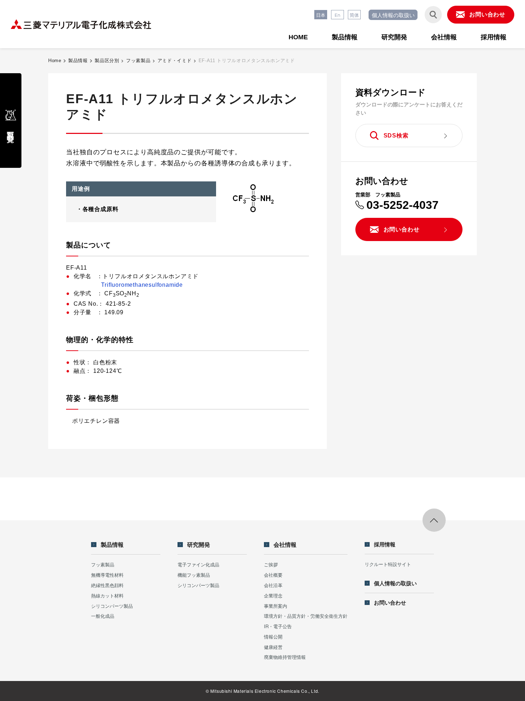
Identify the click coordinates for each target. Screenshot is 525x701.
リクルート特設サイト (388, 564)
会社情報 (444, 37)
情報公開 (273, 636)
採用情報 (493, 37)
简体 (354, 14)
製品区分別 (107, 60)
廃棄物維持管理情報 (285, 657)
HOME (298, 37)
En (337, 14)
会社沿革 (273, 585)
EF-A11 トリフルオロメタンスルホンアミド (247, 60)
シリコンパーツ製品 (112, 606)
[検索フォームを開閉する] (433, 14)
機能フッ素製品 (194, 574)
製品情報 (345, 37)
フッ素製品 (138, 60)
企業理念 (273, 595)
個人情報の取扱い (393, 15)
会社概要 (273, 574)
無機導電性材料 (107, 574)
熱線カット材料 (107, 595)
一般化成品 (102, 616)
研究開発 (394, 37)
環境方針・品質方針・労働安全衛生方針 (306, 616)
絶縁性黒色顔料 (107, 585)
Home (54, 60)
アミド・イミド (175, 60)
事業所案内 (275, 606)
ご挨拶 (271, 564)
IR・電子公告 (278, 626)
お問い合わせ (390, 602)
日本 (320, 14)
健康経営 (273, 647)
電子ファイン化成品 (198, 564)
